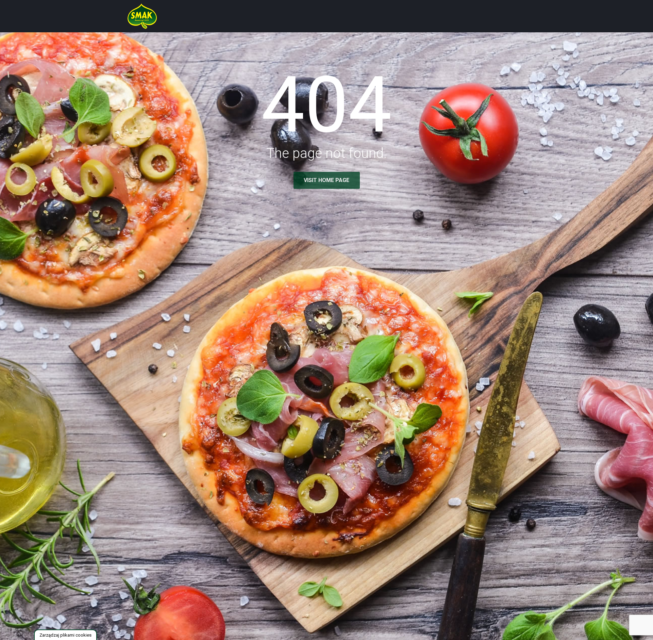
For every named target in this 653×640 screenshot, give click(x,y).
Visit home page (326, 180)
